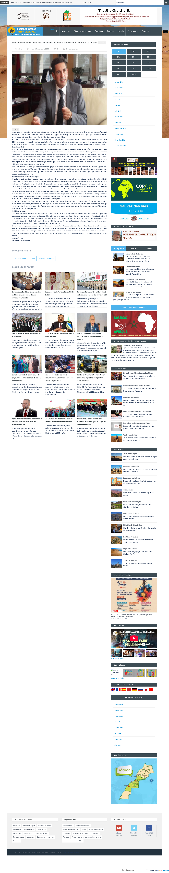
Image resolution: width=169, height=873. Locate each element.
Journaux (117, 733)
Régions (110, 31)
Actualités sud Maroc (83, 825)
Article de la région (29, 825)
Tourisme (99, 31)
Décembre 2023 (120, 146)
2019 (133, 57)
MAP (33, 258)
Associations (41, 829)
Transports (66, 833)
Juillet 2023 (118, 117)
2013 (133, 69)
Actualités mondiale (96, 829)
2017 (118, 63)
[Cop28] (134, 189)
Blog (33, 852)
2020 (118, 57)
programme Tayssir (46, 258)
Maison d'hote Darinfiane (134, 254)
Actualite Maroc (68, 825)
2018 (149, 57)
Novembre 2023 (119, 140)
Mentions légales (42, 852)
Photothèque (118, 710)
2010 (133, 74)
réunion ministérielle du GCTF (72, 841)
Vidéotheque (28, 833)
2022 (133, 51)
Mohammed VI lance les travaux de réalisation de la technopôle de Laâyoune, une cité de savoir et (91, 422)
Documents (118, 728)
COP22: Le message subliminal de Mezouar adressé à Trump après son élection (90, 336)
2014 (118, 69)
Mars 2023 (118, 94)
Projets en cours (18, 837)
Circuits (134, 249)
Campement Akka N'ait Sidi (135, 280)
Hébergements (119, 249)
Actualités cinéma (42, 833)
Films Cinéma (119, 722)
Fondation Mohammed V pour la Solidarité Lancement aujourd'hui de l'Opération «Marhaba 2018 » (91, 378)
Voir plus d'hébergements (134, 307)
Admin (20, 49)
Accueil (17, 852)
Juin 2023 (117, 111)
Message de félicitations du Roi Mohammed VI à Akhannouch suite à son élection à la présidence (59, 378)
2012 (149, 69)
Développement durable (81, 833)
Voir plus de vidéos (117, 658)
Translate (165, 870)
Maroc (84, 829)
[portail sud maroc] (23, 31)
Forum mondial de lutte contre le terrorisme (86, 837)
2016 (133, 63)
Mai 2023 (117, 105)
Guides (149, 249)
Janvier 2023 (118, 82)
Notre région (17, 829)
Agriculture (95, 833)
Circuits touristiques (82, 31)
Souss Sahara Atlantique (71, 829)
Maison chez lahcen (133, 267)
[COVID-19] (134, 214)
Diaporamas (118, 716)
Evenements (132, 31)
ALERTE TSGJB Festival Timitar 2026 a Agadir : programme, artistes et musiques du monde (131, 616)
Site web (117, 745)
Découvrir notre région (135, 697)
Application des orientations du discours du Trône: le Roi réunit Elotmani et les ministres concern (27, 422)
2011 (118, 74)
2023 (118, 51)
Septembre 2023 (120, 128)
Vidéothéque (118, 704)
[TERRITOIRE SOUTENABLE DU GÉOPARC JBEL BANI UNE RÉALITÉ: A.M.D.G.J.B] (134, 166)
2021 (149, 51)
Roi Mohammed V (20, 258)
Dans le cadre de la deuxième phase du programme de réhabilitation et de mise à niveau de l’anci (26, 378)
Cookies (52, 852)
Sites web (16, 841)
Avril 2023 (117, 99)
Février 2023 (118, 88)
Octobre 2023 (119, 134)
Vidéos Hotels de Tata (133, 292)
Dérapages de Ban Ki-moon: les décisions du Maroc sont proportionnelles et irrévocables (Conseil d (26, 295)
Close (51, 29)
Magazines (118, 739)
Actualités (65, 31)
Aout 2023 (117, 123)
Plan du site (26, 852)
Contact (145, 31)
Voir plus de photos (117, 678)
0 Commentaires (72, 49)
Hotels (121, 31)
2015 (149, 63)
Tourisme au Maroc (44, 825)
